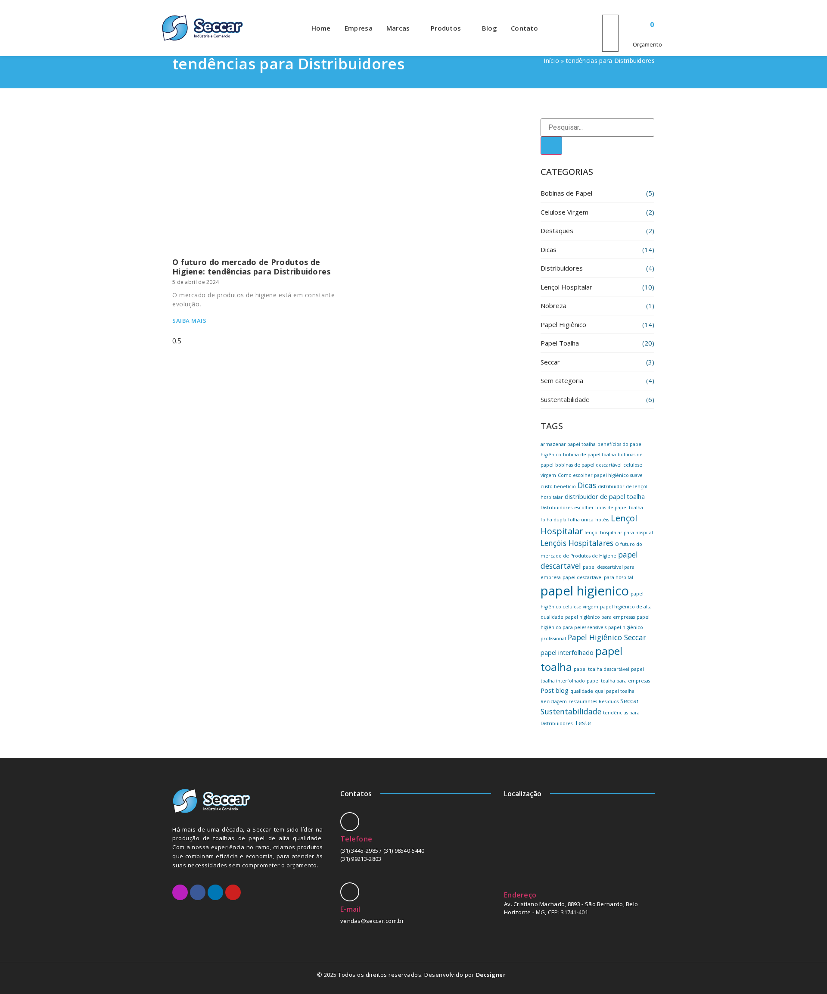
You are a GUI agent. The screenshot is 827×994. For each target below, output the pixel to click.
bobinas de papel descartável (588, 465)
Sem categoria (562, 380)
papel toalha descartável (601, 669)
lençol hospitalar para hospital (618, 533)
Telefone (356, 839)
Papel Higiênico (563, 324)
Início (551, 60)
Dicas (549, 249)
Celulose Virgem (564, 212)
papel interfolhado (567, 652)
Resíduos (609, 701)
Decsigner (491, 974)
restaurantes (583, 701)
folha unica (581, 520)
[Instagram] (180, 892)
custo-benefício (558, 486)
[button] (610, 9)
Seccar (550, 362)
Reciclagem (554, 701)
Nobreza (553, 305)
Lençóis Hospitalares (577, 543)
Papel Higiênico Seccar (607, 637)
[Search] (551, 146)
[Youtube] (233, 892)
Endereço (520, 895)
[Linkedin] (215, 892)
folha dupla (553, 520)
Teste (582, 722)
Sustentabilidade (565, 399)
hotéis (602, 520)
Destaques (557, 230)
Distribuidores (562, 268)
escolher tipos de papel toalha (608, 508)
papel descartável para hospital (598, 577)
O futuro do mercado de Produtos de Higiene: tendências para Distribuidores (251, 267)
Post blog (555, 690)
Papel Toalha (560, 343)
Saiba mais (189, 320)
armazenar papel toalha (568, 444)
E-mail (350, 909)
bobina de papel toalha (589, 455)
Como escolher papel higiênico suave (600, 475)
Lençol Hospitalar (566, 287)
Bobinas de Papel (566, 193)
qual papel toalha (614, 691)
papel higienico (585, 590)
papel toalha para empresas (618, 681)
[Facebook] (197, 892)
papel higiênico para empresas (600, 617)
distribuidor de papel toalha (605, 496)
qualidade (581, 691)
